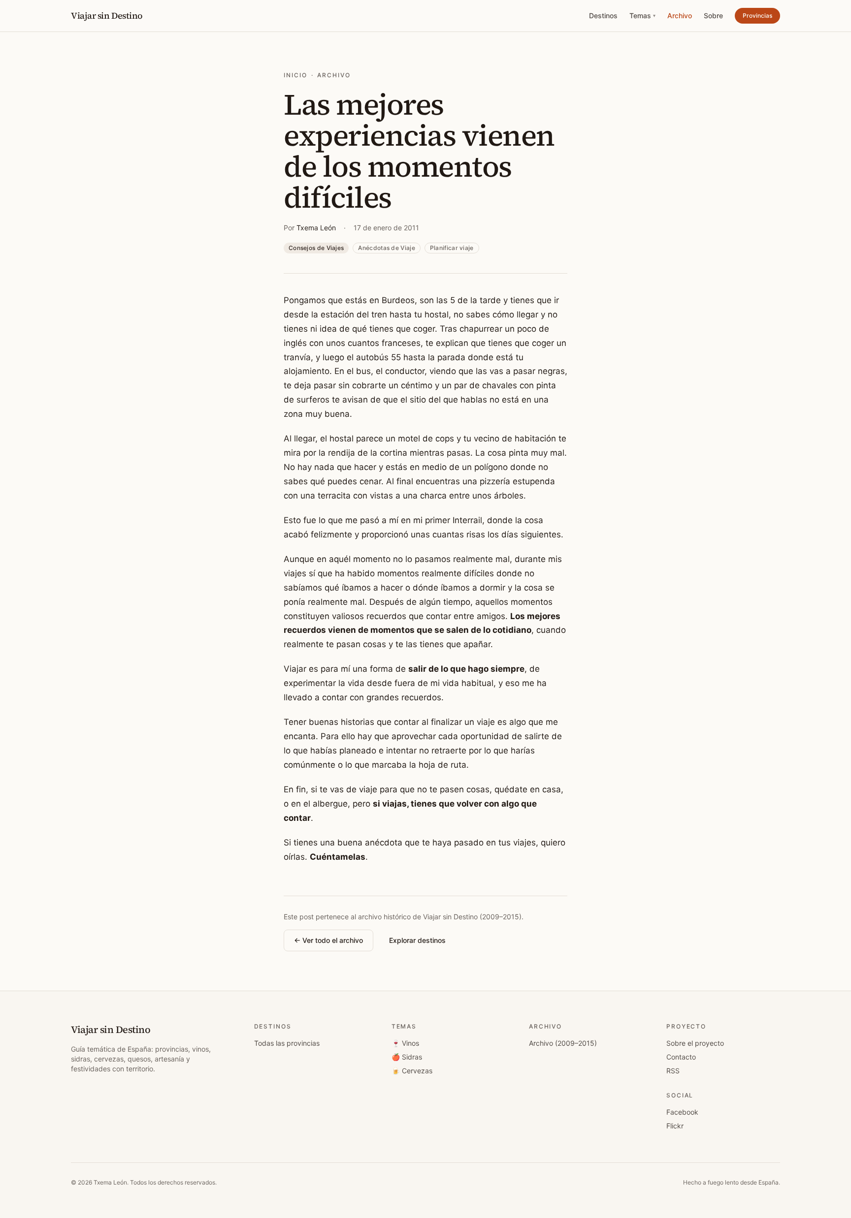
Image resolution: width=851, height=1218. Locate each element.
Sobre (713, 15)
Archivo (679, 15)
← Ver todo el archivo (328, 940)
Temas (642, 15)
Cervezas (412, 1070)
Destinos (603, 15)
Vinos (405, 1043)
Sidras (407, 1057)
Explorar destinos (417, 940)
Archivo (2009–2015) (563, 1043)
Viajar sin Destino (107, 15)
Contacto (681, 1057)
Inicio (295, 75)
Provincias (757, 15)
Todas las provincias (287, 1043)
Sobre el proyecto (695, 1043)
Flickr (675, 1126)
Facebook (682, 1112)
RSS (673, 1070)
